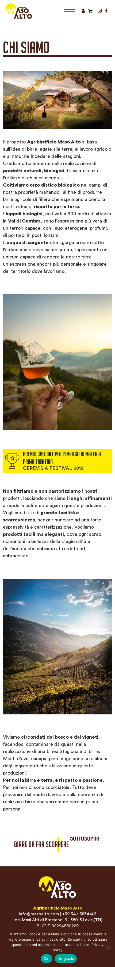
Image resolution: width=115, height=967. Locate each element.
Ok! (46, 958)
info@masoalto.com (39, 914)
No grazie (65, 958)
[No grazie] (108, 947)
